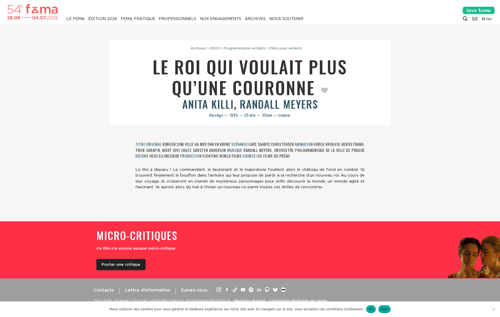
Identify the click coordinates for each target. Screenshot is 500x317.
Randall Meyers (279, 104)
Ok (371, 309)
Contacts (104, 290)
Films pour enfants (286, 48)
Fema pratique (138, 18)
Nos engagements (220, 18)
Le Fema (75, 18)
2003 (215, 48)
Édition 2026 (102, 18)
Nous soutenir (286, 18)
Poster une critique (121, 264)
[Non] (493, 309)
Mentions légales (249, 300)
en (489, 19)
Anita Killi (208, 104)
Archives (255, 18)
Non (384, 309)
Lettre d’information (147, 290)
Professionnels (177, 18)
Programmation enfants (244, 48)
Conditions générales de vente (298, 300)
